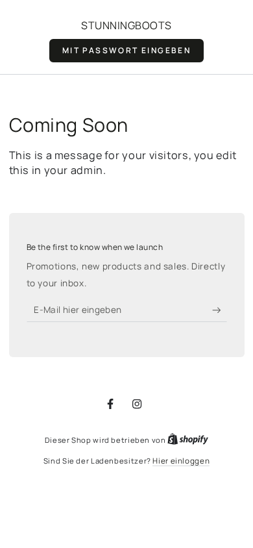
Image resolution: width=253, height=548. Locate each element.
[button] (126, 50)
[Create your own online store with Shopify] (187, 440)
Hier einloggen (181, 461)
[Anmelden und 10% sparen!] (219, 310)
